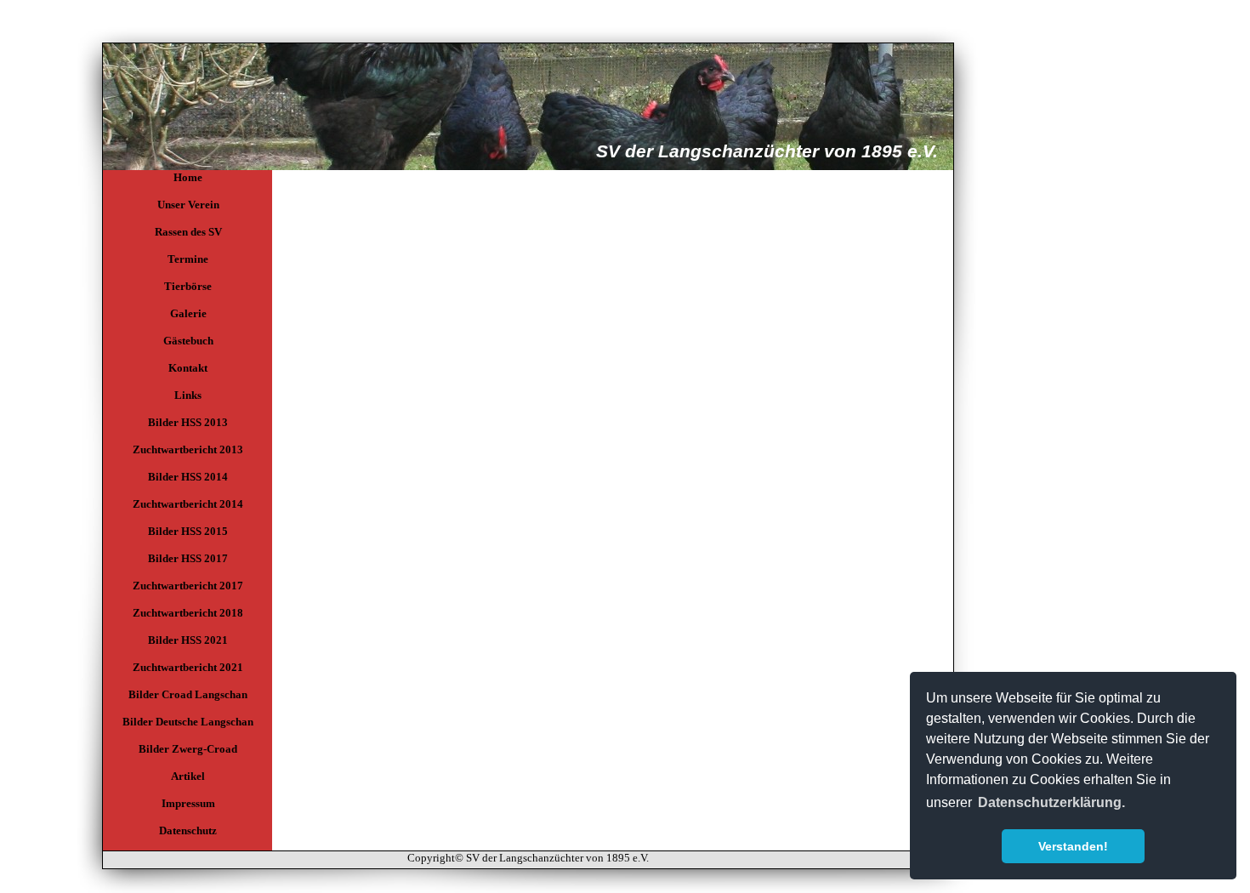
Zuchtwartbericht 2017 (188, 585)
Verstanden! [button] (1073, 846)
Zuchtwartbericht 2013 (188, 449)
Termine (188, 259)
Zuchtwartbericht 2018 (188, 612)
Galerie (188, 313)
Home (187, 177)
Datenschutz (188, 830)
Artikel (188, 776)
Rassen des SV (188, 231)
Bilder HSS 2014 (188, 476)
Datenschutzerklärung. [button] (1051, 802)
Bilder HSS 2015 (188, 531)
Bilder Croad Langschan (187, 694)
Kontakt (187, 367)
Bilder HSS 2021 (188, 640)
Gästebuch (188, 340)
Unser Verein (188, 204)
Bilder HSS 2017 (188, 558)
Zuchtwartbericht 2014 (188, 504)
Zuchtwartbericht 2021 (188, 667)
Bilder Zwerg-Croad (188, 748)
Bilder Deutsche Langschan (187, 721)
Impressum (188, 803)
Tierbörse (188, 286)
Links (188, 395)
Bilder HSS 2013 (188, 422)
